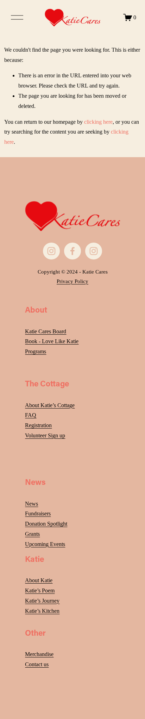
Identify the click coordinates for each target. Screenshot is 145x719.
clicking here (98, 122)
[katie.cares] (93, 251)
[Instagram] (51, 251)
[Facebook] (72, 251)
